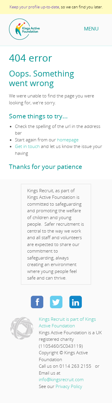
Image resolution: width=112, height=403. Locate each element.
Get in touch (27, 146)
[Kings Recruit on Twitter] (56, 301)
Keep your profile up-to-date (34, 7)
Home (43, 29)
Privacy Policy (69, 386)
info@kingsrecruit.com (61, 379)
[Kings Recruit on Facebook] (37, 301)
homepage (68, 140)
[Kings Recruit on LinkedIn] (75, 301)
